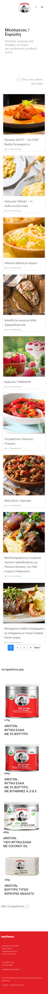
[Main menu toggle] (42, 7)
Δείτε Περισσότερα (12, 149)
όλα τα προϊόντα (13, 906)
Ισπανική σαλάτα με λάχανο (20, 263)
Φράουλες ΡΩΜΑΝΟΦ (17, 381)
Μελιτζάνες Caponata (17, 500)
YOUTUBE (23, 969)
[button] (36, 7)
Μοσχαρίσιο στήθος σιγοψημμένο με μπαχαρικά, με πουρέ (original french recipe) (24, 633)
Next (37, 647)
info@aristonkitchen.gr (9, 951)
